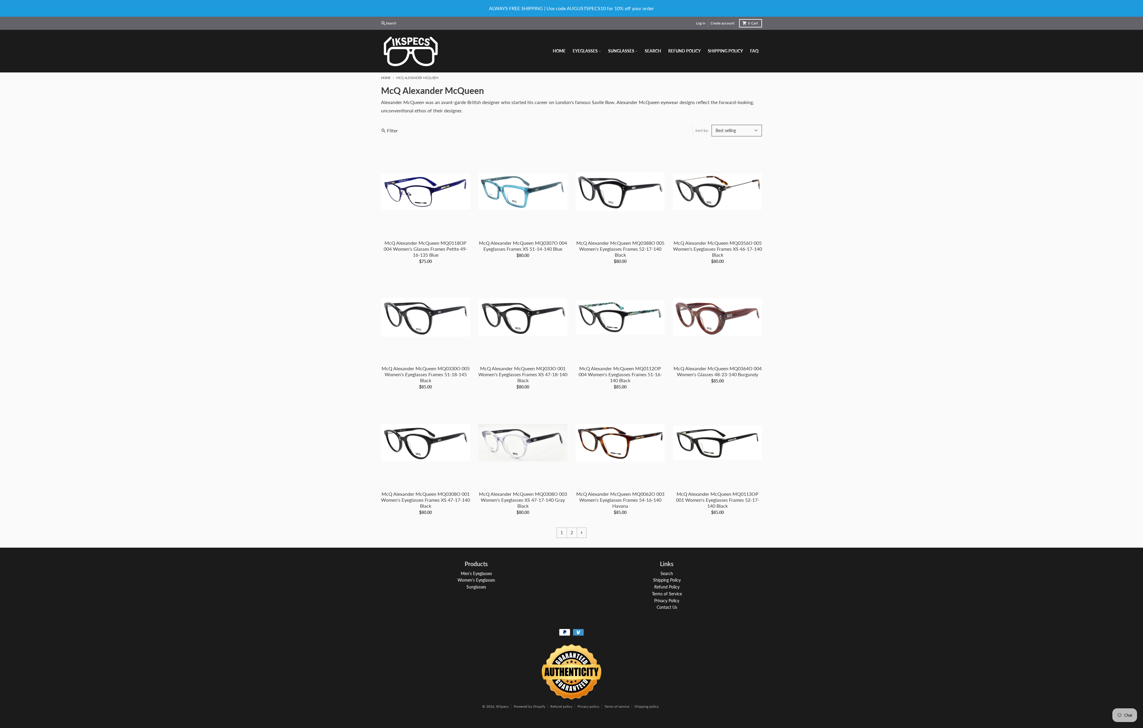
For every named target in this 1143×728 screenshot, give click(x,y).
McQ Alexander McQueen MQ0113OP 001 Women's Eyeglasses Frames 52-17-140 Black (717, 500)
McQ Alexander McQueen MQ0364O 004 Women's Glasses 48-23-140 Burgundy (718, 371)
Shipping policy (646, 706)
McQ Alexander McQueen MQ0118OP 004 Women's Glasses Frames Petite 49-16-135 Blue (425, 249)
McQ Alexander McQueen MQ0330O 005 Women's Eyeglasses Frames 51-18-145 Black (426, 374)
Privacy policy (588, 706)
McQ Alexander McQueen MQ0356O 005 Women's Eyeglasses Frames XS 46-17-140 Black (717, 249)
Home (386, 78)
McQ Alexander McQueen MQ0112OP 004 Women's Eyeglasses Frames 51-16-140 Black (620, 374)
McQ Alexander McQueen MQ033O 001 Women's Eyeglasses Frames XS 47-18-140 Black (522, 374)
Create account (722, 23)
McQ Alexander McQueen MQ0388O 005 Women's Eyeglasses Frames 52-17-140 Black (620, 249)
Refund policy (561, 706)
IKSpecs (502, 706)
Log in (700, 23)
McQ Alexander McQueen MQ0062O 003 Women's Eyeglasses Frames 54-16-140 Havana (620, 500)
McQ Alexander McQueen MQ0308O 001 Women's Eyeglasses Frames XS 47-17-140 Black (425, 500)
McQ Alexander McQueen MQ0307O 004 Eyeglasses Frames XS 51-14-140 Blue (523, 246)
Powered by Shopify (529, 706)
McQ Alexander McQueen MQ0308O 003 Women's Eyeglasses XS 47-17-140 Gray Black (523, 500)
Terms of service (616, 706)
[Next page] (581, 533)
